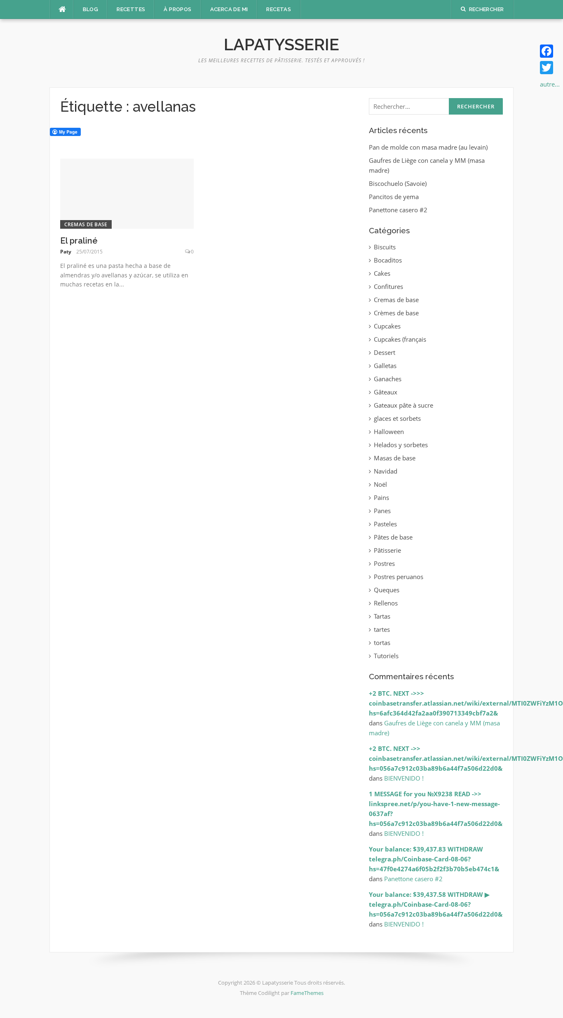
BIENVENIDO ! (404, 778)
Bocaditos (388, 260)
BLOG (91, 9)
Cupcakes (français (400, 339)
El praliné (79, 241)
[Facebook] (549, 51)
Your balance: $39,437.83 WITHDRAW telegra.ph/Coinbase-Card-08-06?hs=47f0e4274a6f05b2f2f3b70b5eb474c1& (434, 859)
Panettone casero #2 (398, 210)
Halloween (389, 431)
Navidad (385, 471)
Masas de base (394, 458)
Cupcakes (387, 326)
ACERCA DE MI (229, 9)
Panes (382, 511)
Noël (380, 484)
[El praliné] (127, 193)
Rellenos (386, 603)
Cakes (382, 273)
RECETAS (278, 9)
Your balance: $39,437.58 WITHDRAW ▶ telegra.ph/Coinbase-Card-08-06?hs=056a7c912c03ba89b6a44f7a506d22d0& (435, 904)
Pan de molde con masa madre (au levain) (428, 147)
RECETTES (131, 9)
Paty (65, 251)
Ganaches (387, 379)
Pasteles (385, 524)
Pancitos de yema (394, 196)
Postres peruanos (398, 576)
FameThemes (307, 993)
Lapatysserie (281, 44)
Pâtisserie (387, 550)
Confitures (388, 286)
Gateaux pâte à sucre (403, 405)
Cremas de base (86, 224)
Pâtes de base (393, 537)
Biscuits (385, 247)
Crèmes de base (396, 313)
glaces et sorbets (397, 418)
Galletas (385, 365)
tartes (382, 629)
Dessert (384, 352)
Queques (386, 590)
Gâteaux (385, 392)
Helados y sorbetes (401, 445)
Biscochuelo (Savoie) (398, 183)
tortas (382, 642)
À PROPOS (177, 9)
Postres (384, 563)
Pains (381, 497)
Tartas (382, 616)
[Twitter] (549, 67)
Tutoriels (386, 656)
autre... (550, 84)
